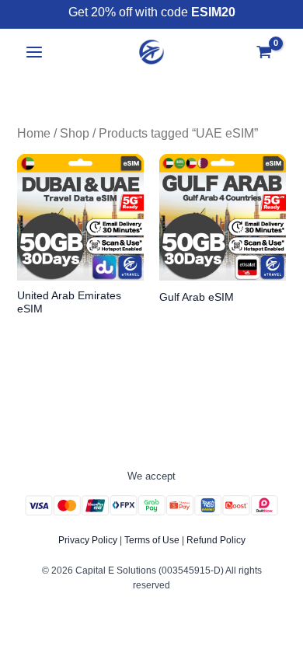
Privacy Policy (87, 540)
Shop (74, 133)
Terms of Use (151, 540)
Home (33, 133)
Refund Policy (216, 540)
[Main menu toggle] (34, 52)
